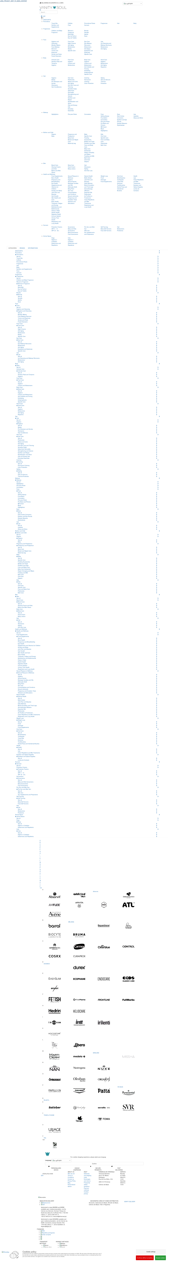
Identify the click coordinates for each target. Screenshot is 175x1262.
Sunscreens (71, 227)
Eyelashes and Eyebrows (88, 51)
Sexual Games (72, 181)
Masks (70, 49)
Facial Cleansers (56, 56)
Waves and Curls (73, 81)
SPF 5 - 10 (54, 229)
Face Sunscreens (73, 234)
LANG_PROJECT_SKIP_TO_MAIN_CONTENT (13, 1)
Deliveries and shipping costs (87, 1175)
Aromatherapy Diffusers (88, 189)
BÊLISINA (71, 922)
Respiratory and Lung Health (56, 222)
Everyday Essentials (71, 109)
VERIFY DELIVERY (129, 1201)
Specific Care (72, 50)
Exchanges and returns (87, 1180)
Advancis (95, 891)
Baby (52, 136)
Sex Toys (70, 190)
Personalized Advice (71, 1185)
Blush (102, 129)
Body (135, 23)
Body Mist (71, 34)
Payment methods (86, 1189)
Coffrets (70, 23)
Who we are (71, 1174)
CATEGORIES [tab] (12, 248)
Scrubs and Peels (56, 54)
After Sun (87, 230)
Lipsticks (136, 116)
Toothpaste (120, 180)
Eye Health (54, 183)
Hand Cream (71, 167)
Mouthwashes (121, 178)
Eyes (118, 114)
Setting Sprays (105, 116)
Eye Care (87, 41)
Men (44, 163)
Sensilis (86, 32)
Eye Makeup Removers (88, 44)
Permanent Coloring (87, 80)
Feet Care (71, 60)
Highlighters (54, 114)
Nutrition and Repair (71, 99)
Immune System (56, 216)
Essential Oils (88, 192)
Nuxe (85, 36)
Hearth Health (55, 212)
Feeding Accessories (87, 139)
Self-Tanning (104, 227)
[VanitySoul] (94, 1154)
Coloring (86, 78)
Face (69, 25)
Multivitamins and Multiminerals (56, 208)
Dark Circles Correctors (120, 117)
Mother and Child (48, 132)
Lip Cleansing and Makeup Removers (106, 44)
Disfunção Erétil (72, 187)
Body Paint (71, 189)
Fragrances (104, 23)
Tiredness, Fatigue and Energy (56, 204)
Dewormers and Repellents (56, 244)
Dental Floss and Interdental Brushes (122, 188)
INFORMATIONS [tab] (33, 248)
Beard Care (54, 165)
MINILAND (96, 1053)
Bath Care (87, 158)
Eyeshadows (120, 125)
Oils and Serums (105, 80)
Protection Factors (56, 227)
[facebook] (42, 1175)
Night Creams (72, 43)
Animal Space (47, 236)
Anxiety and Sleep (56, 190)
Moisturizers (71, 47)
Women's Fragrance (71, 31)
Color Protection (89, 83)
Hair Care (70, 78)
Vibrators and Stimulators (72, 202)
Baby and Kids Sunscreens (72, 229)
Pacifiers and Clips (89, 143)
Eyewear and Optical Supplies (138, 186)
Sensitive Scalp (72, 89)
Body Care (87, 60)
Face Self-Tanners (106, 230)
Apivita (86, 34)
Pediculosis (71, 80)
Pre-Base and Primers (105, 124)
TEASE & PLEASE (49, 1115)
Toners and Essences (54, 51)
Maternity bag (72, 143)
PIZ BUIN (120, 1087)
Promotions (46, 21)
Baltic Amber (88, 178)
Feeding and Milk (89, 156)
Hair (118, 23)
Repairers (103, 67)
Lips (102, 41)
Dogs (53, 238)
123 (41, 888)
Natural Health (88, 176)
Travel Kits (54, 23)
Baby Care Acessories (87, 149)
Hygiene (53, 65)
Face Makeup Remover (55, 48)
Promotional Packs (89, 23)
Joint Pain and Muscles (55, 193)
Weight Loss (104, 176)
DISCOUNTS (47, 20)
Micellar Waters (55, 45)
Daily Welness (88, 183)
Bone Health (55, 178)
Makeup (45, 112)
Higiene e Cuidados (54, 240)
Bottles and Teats (89, 141)
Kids (102, 134)
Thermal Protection (104, 82)
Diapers (53, 134)
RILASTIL (46, 1100)
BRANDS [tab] (22, 248)
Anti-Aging (71, 45)
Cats (69, 238)
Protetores (120, 230)
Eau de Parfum (72, 36)
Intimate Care (55, 60)
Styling (103, 78)
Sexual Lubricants (73, 196)
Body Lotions (71, 169)
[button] (133, 3)
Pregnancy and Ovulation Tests (72, 199)
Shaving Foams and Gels (56, 168)
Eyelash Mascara (122, 123)
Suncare (86, 25)
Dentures (119, 183)
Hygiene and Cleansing (55, 42)
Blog (69, 1183)
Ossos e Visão (55, 210)
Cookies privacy (86, 1193)
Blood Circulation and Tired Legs (89, 186)
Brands (86, 30)
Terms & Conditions (71, 1176)
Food (102, 178)
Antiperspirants (88, 72)
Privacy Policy (72, 1181)
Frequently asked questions (87, 1184)
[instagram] (41, 1175)
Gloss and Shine (138, 118)
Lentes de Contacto (136, 189)
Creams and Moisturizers (71, 64)
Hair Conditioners (56, 87)
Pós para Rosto (72, 114)
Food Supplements (56, 176)
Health (135, 176)
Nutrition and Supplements (55, 26)
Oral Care (87, 160)
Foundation (104, 118)
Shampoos (54, 85)
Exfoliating (87, 70)
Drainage (103, 180)
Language (48, 1160)
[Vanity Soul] (49, 1172)
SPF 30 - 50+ (55, 230)
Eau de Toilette (72, 38)
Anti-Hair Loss (88, 170)
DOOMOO (47, 964)
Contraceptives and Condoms (72, 193)
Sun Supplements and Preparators (89, 233)
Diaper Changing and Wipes (89, 153)
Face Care (71, 41)
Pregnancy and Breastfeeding (55, 180)
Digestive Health (56, 214)
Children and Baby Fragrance (56, 31)
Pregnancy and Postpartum (72, 135)
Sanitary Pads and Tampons (56, 62)
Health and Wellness (49, 174)
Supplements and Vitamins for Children (56, 187)
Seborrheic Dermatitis (71, 91)
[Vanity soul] (87, 7)
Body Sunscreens (73, 232)
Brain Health (55, 201)
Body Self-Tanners (106, 229)
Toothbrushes (121, 185)
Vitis (45, 1138)
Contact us (71, 1179)
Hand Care (104, 60)
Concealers (87, 114)
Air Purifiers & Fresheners (88, 197)
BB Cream (104, 127)
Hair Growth (54, 196)
